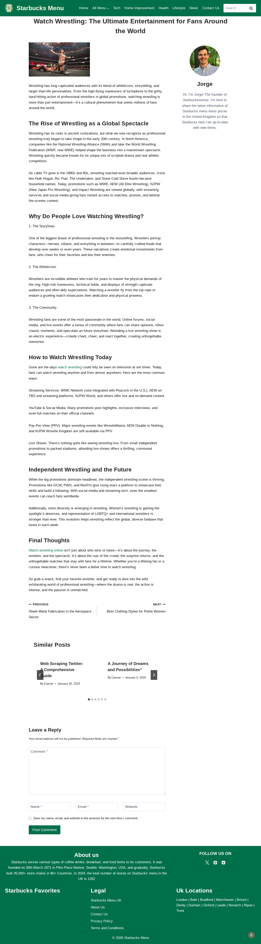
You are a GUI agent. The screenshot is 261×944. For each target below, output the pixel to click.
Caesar (48, 683)
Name (36, 807)
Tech (116, 8)
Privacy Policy (102, 921)
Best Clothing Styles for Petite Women (136, 608)
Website (131, 807)
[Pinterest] (215, 863)
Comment (39, 752)
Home (83, 8)
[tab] (89, 699)
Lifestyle (179, 8)
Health (163, 8)
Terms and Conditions (107, 928)
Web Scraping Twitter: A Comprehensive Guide (61, 669)
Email (83, 807)
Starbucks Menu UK (106, 900)
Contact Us (210, 8)
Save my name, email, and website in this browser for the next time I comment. (85, 818)
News (193, 8)
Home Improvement (139, 8)
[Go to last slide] (40, 675)
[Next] (154, 675)
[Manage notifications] (251, 935)
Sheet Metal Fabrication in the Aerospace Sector (60, 611)
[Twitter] (207, 863)
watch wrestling (70, 367)
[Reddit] (223, 863)
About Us (98, 907)
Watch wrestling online (46, 550)
